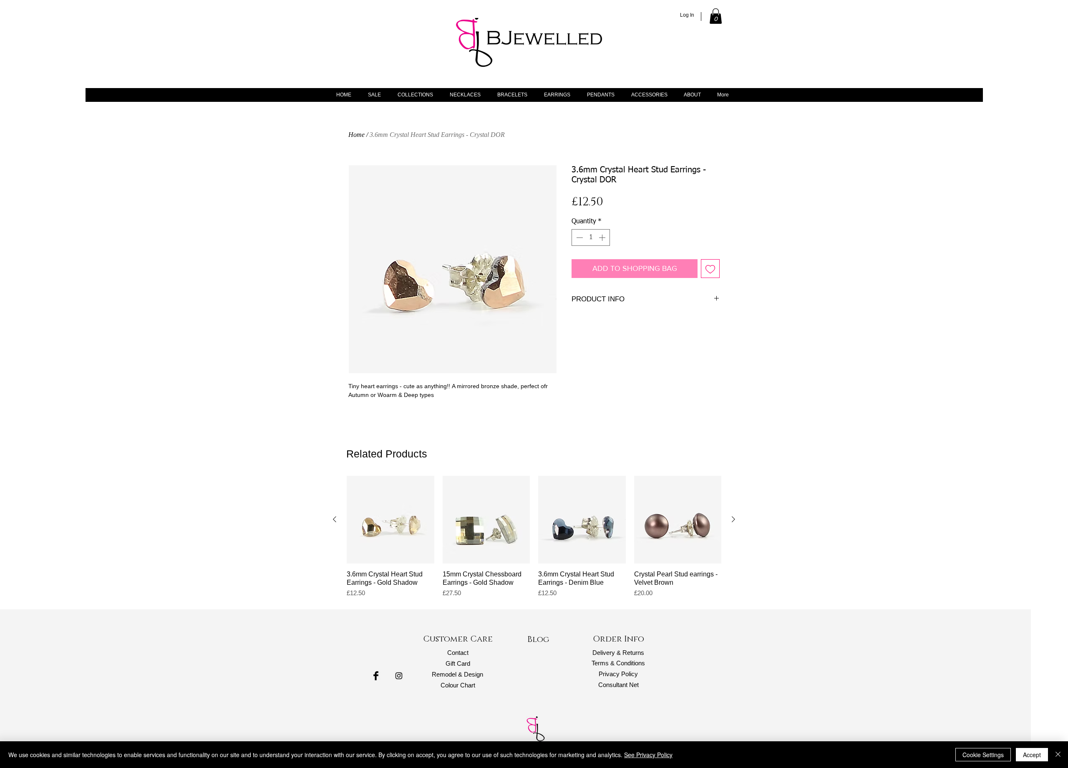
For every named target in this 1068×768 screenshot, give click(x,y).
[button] (715, 16)
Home (356, 134)
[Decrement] (578, 237)
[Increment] (603, 237)
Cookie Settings (983, 754)
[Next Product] (733, 519)
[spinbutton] (590, 237)
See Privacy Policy (648, 754)
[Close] (1058, 754)
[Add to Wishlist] (710, 268)
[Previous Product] (335, 519)
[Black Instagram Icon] (398, 675)
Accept (1032, 754)
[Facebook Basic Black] (375, 675)
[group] (534, 536)
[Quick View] (390, 519)
